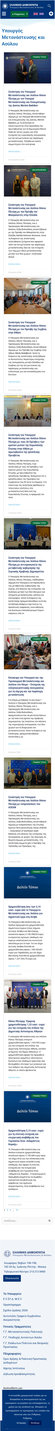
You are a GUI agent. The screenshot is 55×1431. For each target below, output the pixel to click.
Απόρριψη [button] (21, 1423)
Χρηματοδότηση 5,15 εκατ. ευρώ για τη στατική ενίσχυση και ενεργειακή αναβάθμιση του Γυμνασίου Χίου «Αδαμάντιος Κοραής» (26, 1137)
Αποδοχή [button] (35, 1423)
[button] (49, 6)
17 (17, 1210)
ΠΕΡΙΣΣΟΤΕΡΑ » (14, 152)
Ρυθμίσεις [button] (27, 1418)
